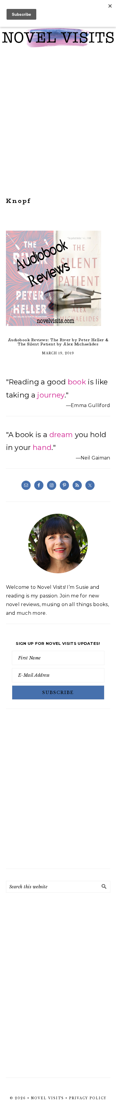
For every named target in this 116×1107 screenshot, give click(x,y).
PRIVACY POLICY (87, 1098)
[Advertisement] (58, 122)
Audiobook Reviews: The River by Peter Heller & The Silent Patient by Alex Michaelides (58, 342)
